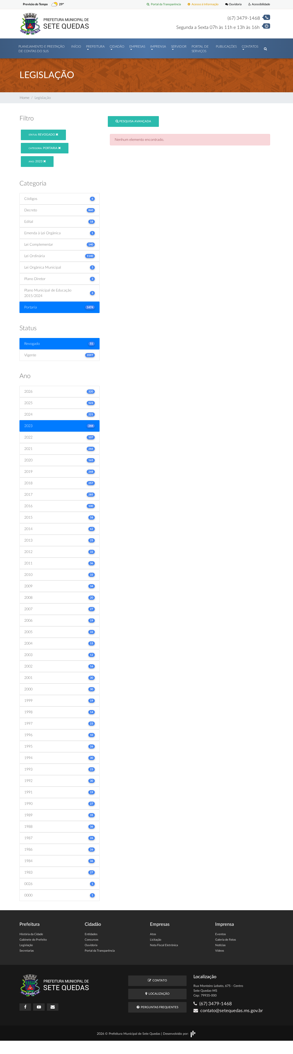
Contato (159, 980)
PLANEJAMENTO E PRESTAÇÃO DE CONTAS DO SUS (42, 49)
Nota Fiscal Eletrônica (164, 945)
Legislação (26, 945)
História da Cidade (31, 934)
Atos (153, 934)
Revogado (42, 134)
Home (24, 98)
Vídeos (219, 950)
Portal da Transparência (165, 4)
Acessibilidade (260, 4)
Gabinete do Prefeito (33, 939)
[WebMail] (52, 1007)
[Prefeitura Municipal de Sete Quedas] (54, 23)
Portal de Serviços (200, 49)
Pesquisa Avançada (135, 121)
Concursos (91, 939)
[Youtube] (39, 1007)
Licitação (155, 939)
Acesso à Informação (204, 4)
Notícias (220, 945)
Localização (158, 993)
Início (76, 46)
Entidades (91, 934)
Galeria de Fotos (225, 939)
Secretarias (26, 950)
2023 (36, 161)
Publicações (226, 46)
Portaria (43, 148)
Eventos (220, 934)
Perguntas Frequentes (158, 1007)
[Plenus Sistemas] (193, 1033)
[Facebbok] (25, 1007)
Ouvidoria (234, 4)
